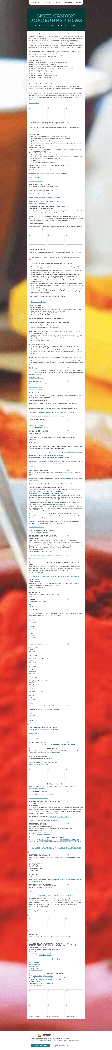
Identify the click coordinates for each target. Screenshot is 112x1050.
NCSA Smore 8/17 (34, 739)
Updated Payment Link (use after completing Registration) (44, 197)
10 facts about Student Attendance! (38, 532)
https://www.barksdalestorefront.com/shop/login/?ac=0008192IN (56, 412)
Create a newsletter (40, 1045)
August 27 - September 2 (35, 970)
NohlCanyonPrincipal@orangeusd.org (43, 976)
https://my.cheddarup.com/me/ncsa (38, 764)
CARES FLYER (32, 466)
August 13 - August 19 (35, 966)
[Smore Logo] (36, 2)
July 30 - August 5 (34, 962)
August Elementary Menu (35, 387)
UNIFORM (41, 841)
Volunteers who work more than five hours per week (45, 495)
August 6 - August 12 (34, 964)
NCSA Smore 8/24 (34, 733)
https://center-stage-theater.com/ (38, 203)
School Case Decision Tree (36, 425)
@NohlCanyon (70, 1016)
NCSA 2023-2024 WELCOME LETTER (64, 745)
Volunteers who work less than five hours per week (44, 502)
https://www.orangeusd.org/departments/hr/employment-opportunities (49, 457)
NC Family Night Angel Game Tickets (59, 817)
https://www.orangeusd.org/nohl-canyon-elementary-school (50, 978)
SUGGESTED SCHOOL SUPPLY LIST (69, 840)
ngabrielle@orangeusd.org (45, 955)
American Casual (40, 555)
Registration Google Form (36, 181)
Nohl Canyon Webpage (45, 840)
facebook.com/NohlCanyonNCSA (44, 983)
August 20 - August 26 (35, 968)
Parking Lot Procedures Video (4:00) (41, 300)
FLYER (31, 596)
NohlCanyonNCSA (34, 1016)
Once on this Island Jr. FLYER (36, 177)
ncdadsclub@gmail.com (53, 752)
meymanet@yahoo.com (45, 832)
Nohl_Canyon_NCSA (53, 1016)
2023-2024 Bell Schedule (36, 378)
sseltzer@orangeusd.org (74, 452)
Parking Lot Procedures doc (38, 302)
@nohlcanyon (37, 985)
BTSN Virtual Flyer (34, 103)
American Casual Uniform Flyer (37, 559)
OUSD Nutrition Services (35, 389)
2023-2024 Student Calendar (36, 527)
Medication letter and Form (36, 572)
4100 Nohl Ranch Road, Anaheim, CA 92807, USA (48, 979)
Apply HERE (32, 442)
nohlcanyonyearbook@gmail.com (38, 788)
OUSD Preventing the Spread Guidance (39, 427)
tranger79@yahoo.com (52, 820)
